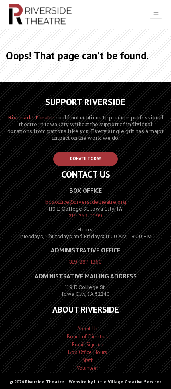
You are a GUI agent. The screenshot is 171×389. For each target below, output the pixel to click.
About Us (87, 328)
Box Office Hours (87, 352)
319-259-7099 (85, 215)
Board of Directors (88, 336)
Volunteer (87, 368)
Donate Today (85, 158)
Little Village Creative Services (128, 382)
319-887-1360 (85, 261)
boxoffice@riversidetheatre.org (85, 201)
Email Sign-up (87, 344)
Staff (87, 360)
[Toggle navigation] (156, 14)
